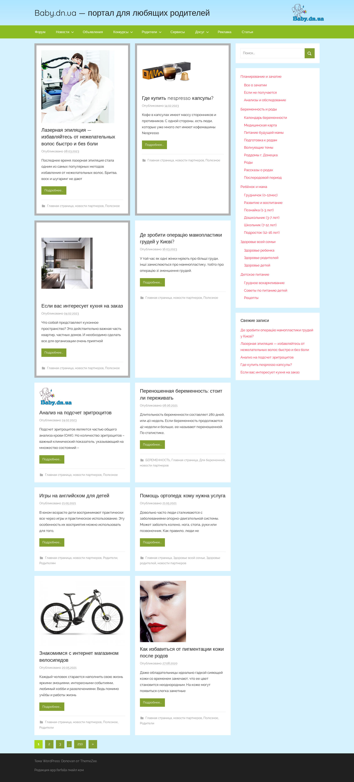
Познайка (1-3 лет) (259, 210)
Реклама (224, 32)
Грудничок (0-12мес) (261, 195)
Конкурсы (120, 32)
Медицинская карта (260, 125)
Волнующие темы (258, 147)
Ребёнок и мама (254, 187)
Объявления (93, 32)
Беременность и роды (259, 109)
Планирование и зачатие (261, 76)
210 (80, 744)
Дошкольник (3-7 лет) (261, 218)
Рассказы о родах (258, 170)
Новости (62, 32)
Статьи (247, 32)
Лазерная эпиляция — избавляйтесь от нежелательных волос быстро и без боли (78, 137)
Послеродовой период (263, 177)
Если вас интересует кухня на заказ (82, 306)
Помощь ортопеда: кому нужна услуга (182, 495)
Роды (248, 162)
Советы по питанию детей (265, 290)
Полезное (112, 206)
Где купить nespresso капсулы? (177, 98)
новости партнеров (89, 206)
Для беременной (212, 460)
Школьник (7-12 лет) (260, 225)
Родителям (47, 563)
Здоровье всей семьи (189, 558)
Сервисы (177, 32)
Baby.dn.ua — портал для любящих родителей (122, 13)
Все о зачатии (255, 85)
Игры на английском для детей (74, 495)
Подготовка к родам (260, 140)
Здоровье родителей (261, 258)
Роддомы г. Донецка (261, 155)
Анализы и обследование (265, 100)
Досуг (199, 32)
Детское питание (255, 274)
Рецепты (251, 298)
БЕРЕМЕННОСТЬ (157, 460)
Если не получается (260, 92)
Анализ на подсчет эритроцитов (75, 412)
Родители (149, 32)
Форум (40, 32)
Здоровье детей (257, 265)
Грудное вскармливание (264, 283)
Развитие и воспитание (263, 203)
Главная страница (60, 206)
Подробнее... (53, 190)
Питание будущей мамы (264, 132)
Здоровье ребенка (259, 250)
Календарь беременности (265, 118)
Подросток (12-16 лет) (262, 232)
